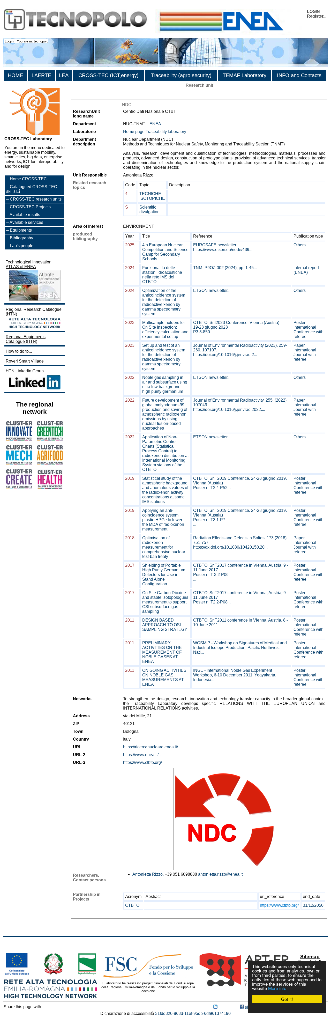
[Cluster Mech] (19, 463)
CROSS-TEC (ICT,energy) (108, 75)
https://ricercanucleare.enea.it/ (150, 747)
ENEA (155, 124)
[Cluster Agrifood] (50, 463)
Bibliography (21, 238)
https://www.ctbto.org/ (142, 762)
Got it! (287, 999)
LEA (64, 75)
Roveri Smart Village (25, 361)
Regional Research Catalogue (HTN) (34, 311)
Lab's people (21, 246)
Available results (25, 214)
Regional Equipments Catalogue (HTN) (26, 339)
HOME (15, 75)
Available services (26, 222)
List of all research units (92, 94)
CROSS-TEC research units (36, 199)
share (249, 1007)
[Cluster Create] (19, 487)
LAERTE (41, 75)
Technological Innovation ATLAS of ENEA (28, 264)
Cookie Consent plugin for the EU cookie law (287, 1008)
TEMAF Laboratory (244, 75)
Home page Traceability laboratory (154, 131)
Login (9, 41)
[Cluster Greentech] (50, 439)
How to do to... (19, 351)
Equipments (21, 230)
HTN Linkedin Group (25, 371)
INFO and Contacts (299, 75)
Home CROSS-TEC (28, 179)
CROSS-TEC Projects (30, 207)
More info (277, 988)
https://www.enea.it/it (142, 755)
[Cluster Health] (50, 488)
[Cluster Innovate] (19, 439)
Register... (316, 16)
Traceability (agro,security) (181, 75)
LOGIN (313, 11)
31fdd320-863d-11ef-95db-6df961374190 (193, 1013)
